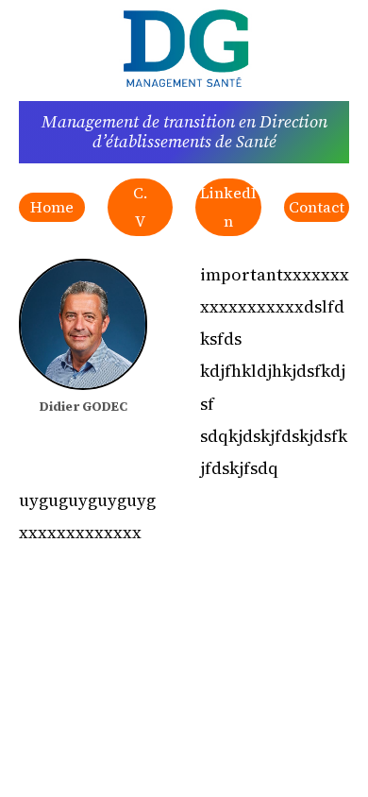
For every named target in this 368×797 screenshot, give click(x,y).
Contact (316, 206)
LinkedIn (228, 206)
